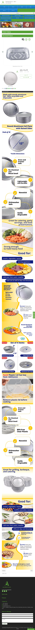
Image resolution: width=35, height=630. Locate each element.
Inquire (25, 75)
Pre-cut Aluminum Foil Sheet (29, 15)
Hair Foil (17, 17)
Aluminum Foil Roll (17, 15)
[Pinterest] (6, 591)
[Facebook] (2, 591)
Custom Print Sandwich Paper (29, 17)
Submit (5, 623)
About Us (4, 10)
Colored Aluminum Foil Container (6, 17)
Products (13, 6)
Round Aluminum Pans (17, 66)
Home (4, 6)
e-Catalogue (6, 20)
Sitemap (28, 627)
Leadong (17, 628)
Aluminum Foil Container (6, 15)
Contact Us (13, 10)
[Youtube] (4, 591)
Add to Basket (25, 77)
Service (22, 6)
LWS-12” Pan (4, 573)
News (30, 6)
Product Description (5, 91)
